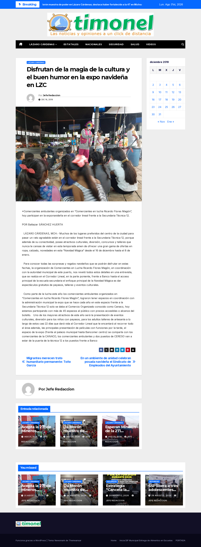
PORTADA (180, 540)
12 (173, 92)
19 (173, 99)
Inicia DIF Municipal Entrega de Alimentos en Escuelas (146, 540)
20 (179, 99)
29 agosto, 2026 (161, 495)
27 (179, 107)
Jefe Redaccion (51, 95)
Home (114, 540)
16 (153, 99)
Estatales (71, 44)
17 (160, 99)
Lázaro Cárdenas (42, 44)
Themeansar (75, 540)
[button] (183, 44)
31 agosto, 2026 (34, 495)
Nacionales (93, 44)
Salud (135, 44)
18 (166, 99)
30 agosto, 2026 (77, 495)
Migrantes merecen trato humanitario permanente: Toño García (49, 361)
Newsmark (60, 540)
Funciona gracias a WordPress (31, 540)
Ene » (170, 121)
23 (153, 107)
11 (166, 92)
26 (173, 107)
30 (153, 114)
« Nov (161, 121)
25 (166, 107)
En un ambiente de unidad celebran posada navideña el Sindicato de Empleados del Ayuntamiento (106, 361)
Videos (151, 44)
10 (160, 92)
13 (180, 92)
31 (160, 114)
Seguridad (116, 44)
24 (159, 107)
